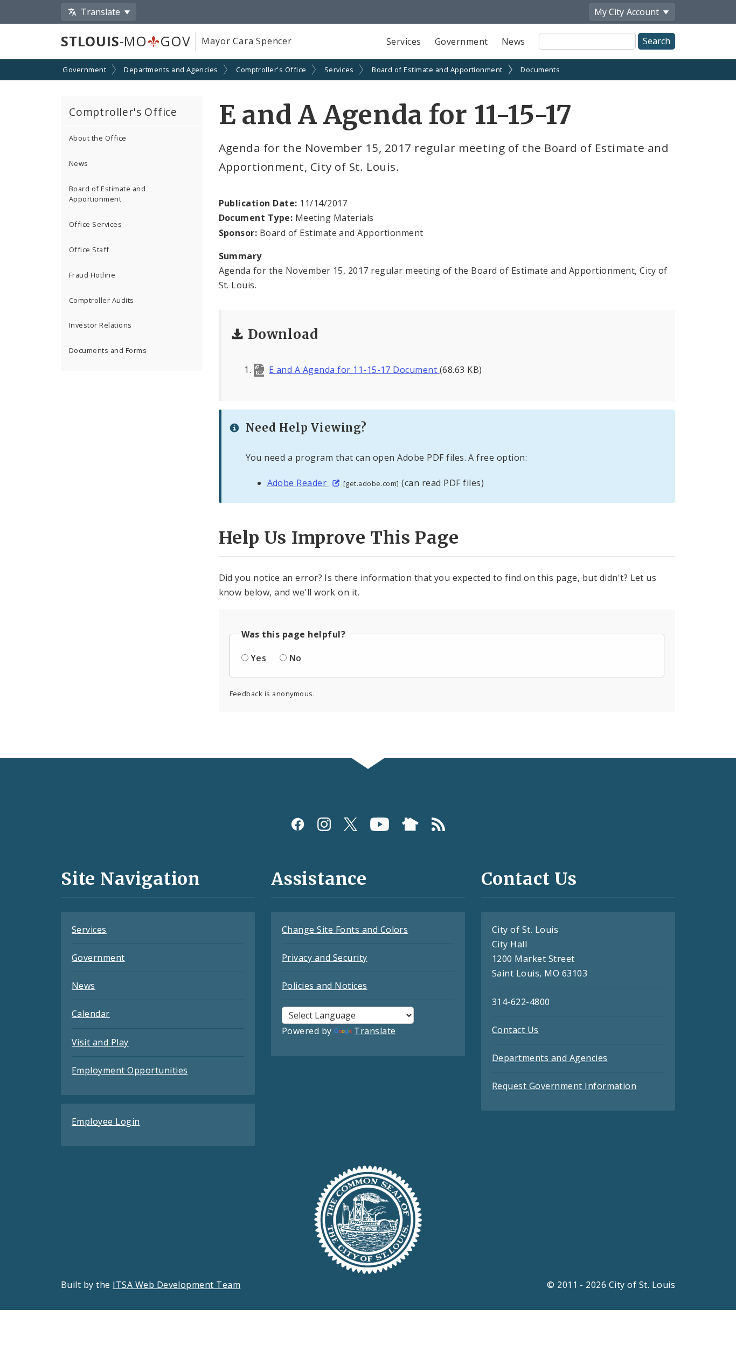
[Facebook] (297, 824)
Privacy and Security (324, 958)
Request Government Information (564, 1086)
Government (461, 41)
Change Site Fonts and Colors (345, 930)
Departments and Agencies (171, 69)
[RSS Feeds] (438, 824)
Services (403, 41)
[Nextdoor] (410, 824)
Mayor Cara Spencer (246, 41)
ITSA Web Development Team (176, 1285)
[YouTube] (379, 824)
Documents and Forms (108, 350)
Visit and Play (100, 1042)
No (295, 658)
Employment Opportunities (130, 1070)
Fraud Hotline (92, 275)
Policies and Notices (324, 986)
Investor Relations (100, 325)
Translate (374, 1031)
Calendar (91, 1014)
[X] (350, 824)
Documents (540, 69)
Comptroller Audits (101, 300)
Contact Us (515, 1030)
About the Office (98, 138)
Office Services (95, 224)
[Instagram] (324, 824)
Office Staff (89, 249)
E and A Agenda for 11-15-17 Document (354, 370)
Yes (258, 658)
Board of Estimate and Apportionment (437, 69)
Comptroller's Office (271, 69)
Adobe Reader (298, 483)
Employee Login (106, 1121)
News (513, 41)
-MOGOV (125, 41)
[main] (368, 409)
